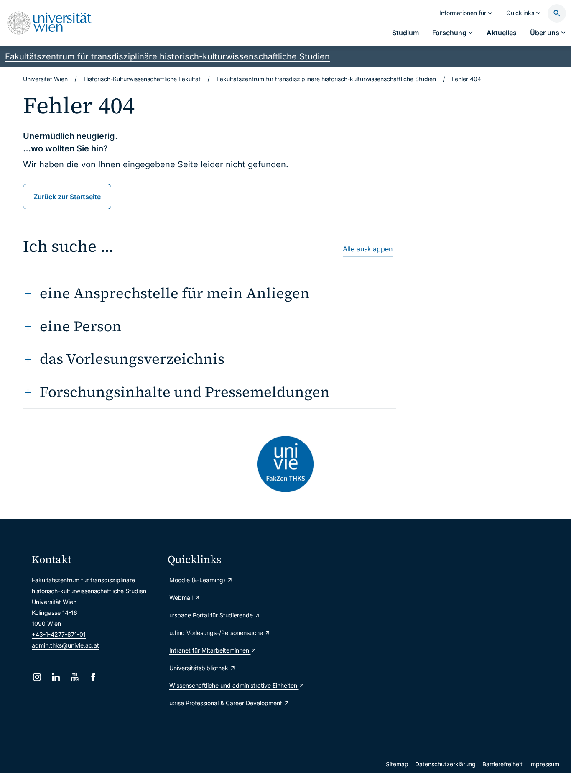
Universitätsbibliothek (199, 667)
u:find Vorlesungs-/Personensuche (217, 632)
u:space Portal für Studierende (212, 615)
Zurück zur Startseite (67, 196)
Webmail (181, 597)
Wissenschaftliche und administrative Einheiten (232, 685)
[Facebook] (93, 677)
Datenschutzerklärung (445, 764)
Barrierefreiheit (502, 764)
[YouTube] (74, 677)
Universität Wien (45, 78)
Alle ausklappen (368, 249)
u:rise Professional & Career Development (226, 702)
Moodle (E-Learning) (198, 580)
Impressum (544, 764)
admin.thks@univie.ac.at (65, 645)
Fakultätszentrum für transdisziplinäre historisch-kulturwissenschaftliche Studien (167, 56)
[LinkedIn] (55, 677)
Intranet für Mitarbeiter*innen (210, 650)
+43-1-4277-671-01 (59, 634)
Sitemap (397, 764)
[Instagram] (37, 677)
